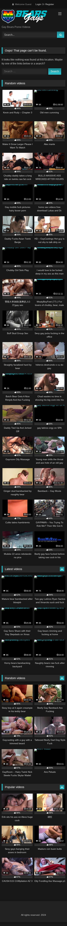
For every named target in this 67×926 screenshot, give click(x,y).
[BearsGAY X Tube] (27, 17)
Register (49, 4)
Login (38, 4)
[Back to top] (56, 916)
